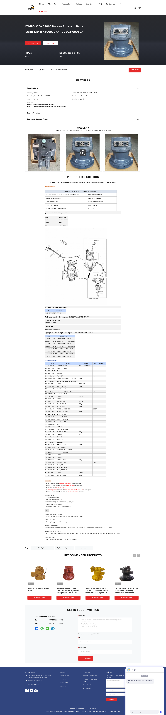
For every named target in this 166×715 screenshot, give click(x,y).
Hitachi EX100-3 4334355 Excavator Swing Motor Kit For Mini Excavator (96, 590)
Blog (100, 4)
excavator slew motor (84, 548)
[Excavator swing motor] (44, 153)
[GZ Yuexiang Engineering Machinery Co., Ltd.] (31, 7)
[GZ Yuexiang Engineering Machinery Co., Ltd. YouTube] (36, 690)
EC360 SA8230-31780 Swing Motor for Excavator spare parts (38, 590)
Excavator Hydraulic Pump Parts (90, 680)
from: (81, 638)
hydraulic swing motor (64, 548)
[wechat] (47, 628)
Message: (82, 615)
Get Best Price (33, 43)
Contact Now (86, 658)
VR (120, 4)
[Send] (161, 712)
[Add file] (128, 712)
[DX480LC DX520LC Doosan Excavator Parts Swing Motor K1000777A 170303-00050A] (121, 41)
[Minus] (161, 670)
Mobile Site (81, 708)
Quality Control (64, 682)
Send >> (111, 699)
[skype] (53, 628)
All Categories (86, 688)
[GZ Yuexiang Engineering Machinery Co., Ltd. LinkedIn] (31, 690)
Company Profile (64, 675)
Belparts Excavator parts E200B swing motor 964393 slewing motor (126, 590)
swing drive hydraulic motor (42, 548)
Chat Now (50, 43)
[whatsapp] (42, 628)
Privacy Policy (92, 708)
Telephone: (82, 647)
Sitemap (72, 708)
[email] (36, 628)
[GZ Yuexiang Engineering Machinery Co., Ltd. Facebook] (27, 690)
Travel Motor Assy (88, 685)
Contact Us (63, 686)
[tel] (58, 628)
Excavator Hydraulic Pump (90, 675)
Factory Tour (63, 679)
